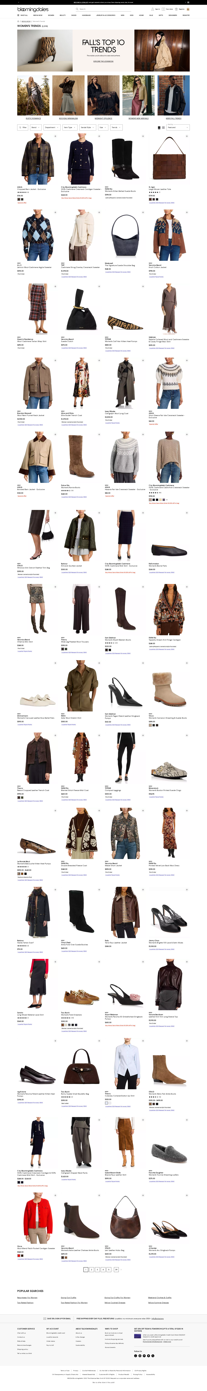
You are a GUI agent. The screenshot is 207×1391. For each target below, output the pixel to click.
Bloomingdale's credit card (55, 1333)
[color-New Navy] (76, 1025)
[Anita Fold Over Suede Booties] (81, 912)
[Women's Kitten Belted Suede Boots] (125, 159)
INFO (123, 2)
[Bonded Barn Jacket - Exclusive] (37, 457)
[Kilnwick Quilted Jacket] (81, 535)
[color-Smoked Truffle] (22, 1255)
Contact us (21, 1337)
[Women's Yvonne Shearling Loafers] (169, 1142)
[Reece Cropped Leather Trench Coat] (37, 758)
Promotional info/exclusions (152, 1341)
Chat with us (21, 1333)
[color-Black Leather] (153, 725)
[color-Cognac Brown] (62, 1025)
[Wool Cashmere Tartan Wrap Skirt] (37, 309)
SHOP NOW (130, 2)
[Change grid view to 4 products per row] (159, 127)
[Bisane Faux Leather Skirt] (125, 1142)
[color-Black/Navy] (19, 1182)
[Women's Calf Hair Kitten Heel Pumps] (125, 309)
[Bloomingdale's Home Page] (33, 9)
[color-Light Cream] (66, 1025)
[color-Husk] (150, 1104)
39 (116, 1270)
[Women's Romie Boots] (81, 457)
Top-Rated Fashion (25, 1303)
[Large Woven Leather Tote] (169, 159)
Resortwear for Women (27, 1298)
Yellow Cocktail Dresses (114, 1303)
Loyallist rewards (52, 1337)
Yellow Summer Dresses (158, 1303)
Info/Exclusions (158, 1319)
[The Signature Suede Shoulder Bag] (125, 235)
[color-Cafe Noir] (106, 650)
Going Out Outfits (68, 1298)
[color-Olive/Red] (19, 199)
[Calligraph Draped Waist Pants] (81, 1142)
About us (79, 1333)
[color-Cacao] (62, 649)
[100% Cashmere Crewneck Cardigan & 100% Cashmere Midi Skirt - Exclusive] (37, 1142)
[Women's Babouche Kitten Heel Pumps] (37, 833)
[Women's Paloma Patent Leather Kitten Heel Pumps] (37, 1063)
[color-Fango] (19, 874)
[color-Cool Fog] (106, 1103)
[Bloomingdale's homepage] (18, 22)
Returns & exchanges (24, 1345)
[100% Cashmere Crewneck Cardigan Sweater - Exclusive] (81, 159)
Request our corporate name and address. (125, 1378)
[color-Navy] (153, 500)
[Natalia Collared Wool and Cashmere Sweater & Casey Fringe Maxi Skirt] (169, 309)
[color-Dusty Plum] (164, 500)
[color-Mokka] (22, 874)
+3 (166, 500)
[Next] (55, 159)
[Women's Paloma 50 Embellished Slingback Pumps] (125, 984)
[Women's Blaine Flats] (169, 535)
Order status (50, 1341)
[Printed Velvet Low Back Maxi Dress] (169, 833)
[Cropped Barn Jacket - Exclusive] (37, 159)
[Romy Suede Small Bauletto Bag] (81, 1063)
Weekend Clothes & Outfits (160, 1298)
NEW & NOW (26, 21)
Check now (167, 1341)
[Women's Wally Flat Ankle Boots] (169, 1063)
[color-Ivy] (66, 649)
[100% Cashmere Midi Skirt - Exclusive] (125, 535)
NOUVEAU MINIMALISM (68, 118)
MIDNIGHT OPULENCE (103, 118)
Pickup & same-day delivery (114, 1343)
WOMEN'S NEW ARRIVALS (139, 118)
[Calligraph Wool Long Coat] (125, 383)
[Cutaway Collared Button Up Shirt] (125, 1063)
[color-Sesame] (150, 500)
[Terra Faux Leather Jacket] (125, 912)
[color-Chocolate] (153, 199)
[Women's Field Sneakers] (81, 984)
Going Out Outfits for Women (117, 1298)
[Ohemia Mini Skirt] (37, 609)
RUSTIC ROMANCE (33, 118)
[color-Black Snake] (157, 1104)
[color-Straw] (160, 500)
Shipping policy (22, 1349)
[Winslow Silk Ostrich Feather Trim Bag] (37, 535)
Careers (78, 1341)
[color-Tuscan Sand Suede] (150, 725)
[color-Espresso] (153, 1104)
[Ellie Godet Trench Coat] (81, 383)
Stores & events (110, 1347)
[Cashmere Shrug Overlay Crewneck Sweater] (81, 235)
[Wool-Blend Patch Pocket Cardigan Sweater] (37, 1218)
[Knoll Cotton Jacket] (169, 235)
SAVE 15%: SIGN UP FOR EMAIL (59, 1319)
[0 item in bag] (188, 9)
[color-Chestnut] (150, 199)
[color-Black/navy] (22, 1182)
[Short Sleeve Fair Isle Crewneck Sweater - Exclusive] (169, 383)
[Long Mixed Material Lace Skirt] (37, 984)
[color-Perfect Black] (73, 1025)
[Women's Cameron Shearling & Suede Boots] (169, 685)
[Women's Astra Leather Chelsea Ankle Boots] (81, 1218)
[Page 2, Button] (121, 1269)
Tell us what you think (24, 1353)
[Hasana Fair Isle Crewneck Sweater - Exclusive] (125, 457)
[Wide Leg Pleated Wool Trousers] (81, 609)
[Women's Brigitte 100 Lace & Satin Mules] (169, 912)
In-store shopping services (114, 1339)
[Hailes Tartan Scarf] (37, 912)
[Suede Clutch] (81, 309)
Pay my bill (50, 1345)
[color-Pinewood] (157, 725)
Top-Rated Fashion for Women (74, 1303)
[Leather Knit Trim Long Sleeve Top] (169, 984)
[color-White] (110, 1103)
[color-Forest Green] (22, 199)
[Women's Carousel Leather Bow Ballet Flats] (37, 685)
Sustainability (80, 1345)
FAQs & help (21, 1341)
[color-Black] (157, 199)
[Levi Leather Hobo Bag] (125, 1218)
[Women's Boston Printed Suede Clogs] (169, 758)
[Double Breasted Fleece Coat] (81, 833)
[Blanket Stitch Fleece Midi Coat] (81, 758)
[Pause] (188, 2)
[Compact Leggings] (125, 758)
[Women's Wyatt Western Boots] (125, 609)
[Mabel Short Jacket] (125, 833)
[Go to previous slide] (18, 2)
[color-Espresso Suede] (62, 1257)
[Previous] (20, 159)
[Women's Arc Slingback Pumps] (169, 1218)
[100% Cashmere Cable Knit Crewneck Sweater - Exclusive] (169, 457)
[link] (37, 195)
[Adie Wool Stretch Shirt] (81, 685)
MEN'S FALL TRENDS (173, 118)
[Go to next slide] (185, 2)
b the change (80, 1337)
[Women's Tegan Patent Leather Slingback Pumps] (125, 685)
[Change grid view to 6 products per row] (163, 127)
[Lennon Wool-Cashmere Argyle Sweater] (37, 235)
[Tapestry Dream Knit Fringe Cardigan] (169, 609)
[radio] (18, 199)
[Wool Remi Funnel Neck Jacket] (37, 383)
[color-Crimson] (19, 1255)
